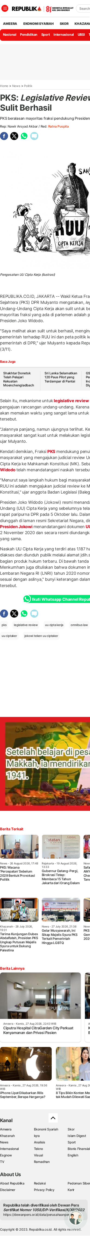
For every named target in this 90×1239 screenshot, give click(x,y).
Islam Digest (77, 1136)
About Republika (12, 1183)
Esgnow (6, 1155)
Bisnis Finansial (79, 1149)
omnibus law (79, 625)
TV (2, 1162)
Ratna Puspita (58, 126)
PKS (51, 451)
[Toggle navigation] (5, 8)
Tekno (38, 1149)
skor (64, 24)
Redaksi (40, 1183)
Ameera (6, 1129)
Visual (38, 1155)
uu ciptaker (9, 636)
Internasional (64, 34)
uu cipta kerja (54, 625)
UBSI (81, 34)
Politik (28, 86)
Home (4, 86)
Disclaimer (7, 1190)
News (16, 86)
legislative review (71, 400)
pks (4, 625)
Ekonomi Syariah (38, 24)
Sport (45, 34)
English (73, 1155)
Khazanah (7, 1136)
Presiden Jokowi (16, 526)
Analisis (39, 1142)
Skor (71, 1129)
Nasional (9, 34)
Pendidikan (28, 34)
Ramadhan (42, 1162)
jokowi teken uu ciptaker (41, 636)
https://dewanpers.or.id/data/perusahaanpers (37, 1215)
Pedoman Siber (79, 1183)
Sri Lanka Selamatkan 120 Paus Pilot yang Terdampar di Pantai (61, 377)
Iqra (37, 1136)
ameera (10, 24)
